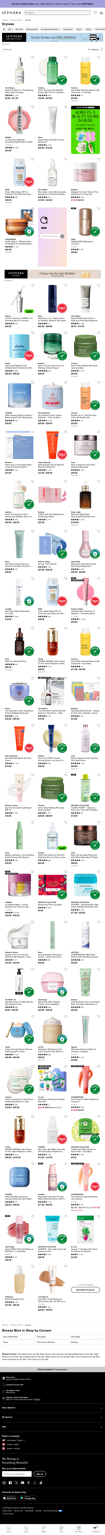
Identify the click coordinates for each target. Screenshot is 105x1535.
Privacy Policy (7, 1511)
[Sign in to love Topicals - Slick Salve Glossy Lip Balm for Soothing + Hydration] (98, 1016)
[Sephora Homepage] (11, 12)
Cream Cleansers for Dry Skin (14, 1359)
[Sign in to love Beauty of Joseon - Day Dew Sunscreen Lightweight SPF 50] (32, 775)
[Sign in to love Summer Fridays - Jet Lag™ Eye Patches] (65, 531)
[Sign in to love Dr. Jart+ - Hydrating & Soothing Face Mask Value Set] (65, 1066)
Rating (88, 29)
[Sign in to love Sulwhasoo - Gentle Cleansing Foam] (32, 1266)
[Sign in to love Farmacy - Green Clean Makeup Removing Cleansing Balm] (65, 775)
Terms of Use (18, 1511)
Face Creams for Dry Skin (37, 1359)
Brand (79, 29)
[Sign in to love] (98, 57)
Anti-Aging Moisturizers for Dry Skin (79, 1354)
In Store (20, 29)
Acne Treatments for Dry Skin (87, 1356)
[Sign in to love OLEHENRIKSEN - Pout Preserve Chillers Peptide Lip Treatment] (98, 1066)
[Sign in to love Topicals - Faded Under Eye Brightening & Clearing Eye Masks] (65, 481)
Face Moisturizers (24, 1354)
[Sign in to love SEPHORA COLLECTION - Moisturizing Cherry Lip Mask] (65, 872)
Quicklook (19, 83)
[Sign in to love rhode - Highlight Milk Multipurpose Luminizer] (98, 208)
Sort (9, 29)
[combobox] (57, 13)
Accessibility (29, 1511)
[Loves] (95, 12)
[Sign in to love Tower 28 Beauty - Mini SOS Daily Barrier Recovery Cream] (32, 725)
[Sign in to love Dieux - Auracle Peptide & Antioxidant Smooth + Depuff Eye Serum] (65, 922)
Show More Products (85, 1290)
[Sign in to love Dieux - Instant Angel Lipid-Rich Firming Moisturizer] (65, 107)
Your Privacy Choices (50, 1511)
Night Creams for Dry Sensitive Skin (60, 1356)
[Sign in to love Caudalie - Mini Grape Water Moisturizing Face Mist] (32, 578)
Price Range (67, 29)
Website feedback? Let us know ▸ (52, 1369)
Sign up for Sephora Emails (14, 1468)
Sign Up (39, 1474)
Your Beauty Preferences (49, 29)
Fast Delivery (33, 29)
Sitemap (38, 1511)
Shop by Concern (17, 20)
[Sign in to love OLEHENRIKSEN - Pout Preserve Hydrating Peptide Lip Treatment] (98, 1164)
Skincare (5, 20)
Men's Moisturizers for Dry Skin (32, 1356)
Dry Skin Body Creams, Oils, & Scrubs (48, 1354)
